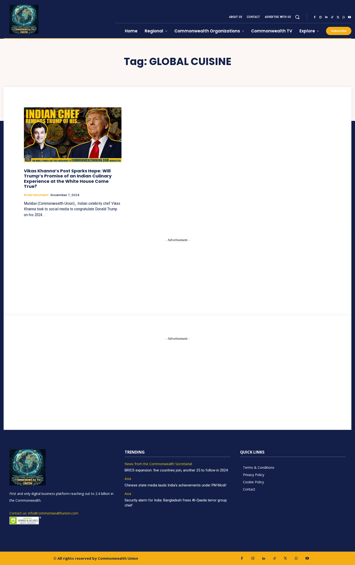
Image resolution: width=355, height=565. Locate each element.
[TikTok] (332, 17)
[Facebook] (315, 17)
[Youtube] (349, 17)
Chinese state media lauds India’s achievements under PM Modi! (176, 485)
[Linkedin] (326, 17)
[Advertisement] (177, 272)
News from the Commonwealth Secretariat (158, 464)
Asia (128, 479)
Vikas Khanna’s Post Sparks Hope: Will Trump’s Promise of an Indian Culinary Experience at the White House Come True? (68, 179)
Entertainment (36, 195)
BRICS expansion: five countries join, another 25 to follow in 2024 (176, 470)
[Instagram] (320, 17)
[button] (297, 17)
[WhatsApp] (344, 17)
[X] (338, 17)
